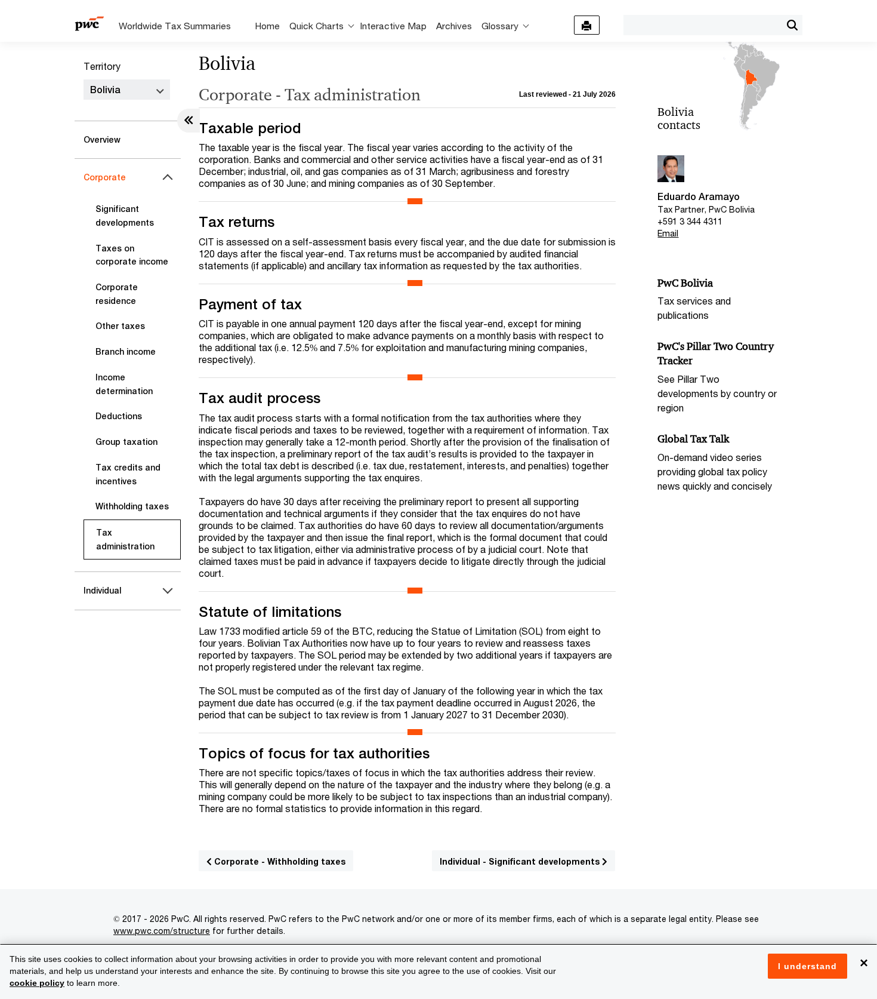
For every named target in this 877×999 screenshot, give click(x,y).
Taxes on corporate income (131, 255)
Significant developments (124, 216)
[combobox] (702, 24)
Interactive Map (393, 25)
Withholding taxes (132, 506)
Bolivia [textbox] (105, 90)
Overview (102, 140)
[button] (792, 25)
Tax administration (125, 539)
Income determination (124, 384)
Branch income (125, 351)
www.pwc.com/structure (161, 931)
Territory (102, 66)
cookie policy (37, 983)
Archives (454, 25)
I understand (807, 966)
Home (267, 25)
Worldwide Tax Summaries (175, 25)
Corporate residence (116, 294)
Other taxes (120, 326)
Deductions (118, 416)
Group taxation (126, 442)
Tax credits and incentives (127, 474)
